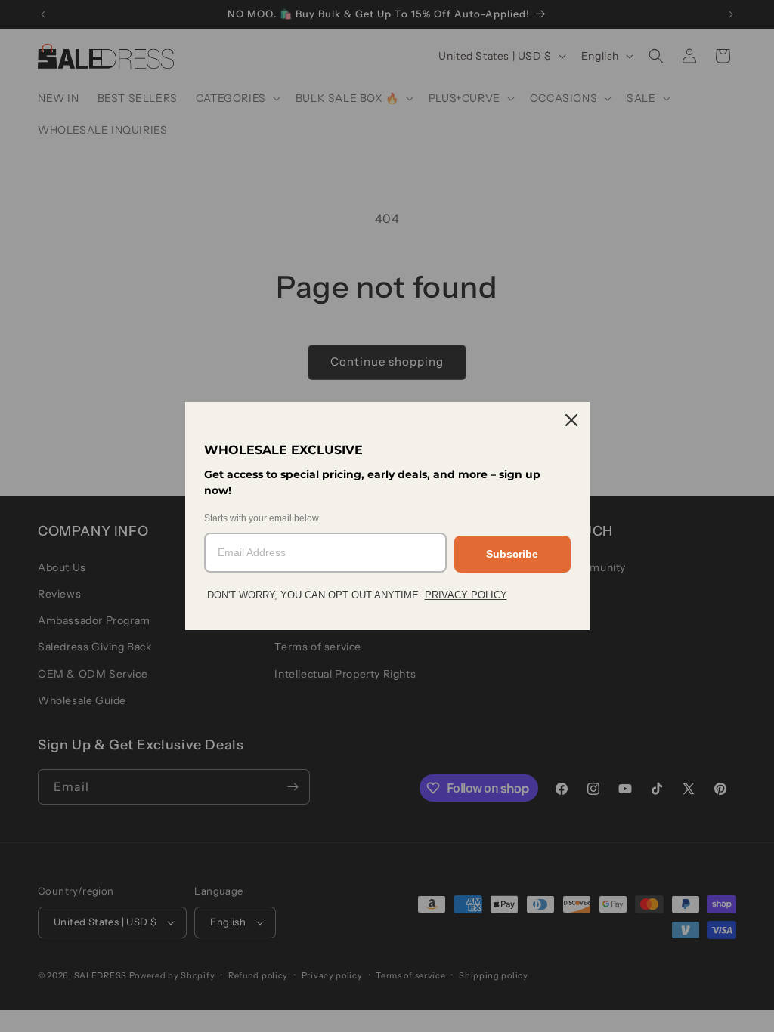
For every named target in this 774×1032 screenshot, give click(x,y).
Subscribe (512, 554)
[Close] (571, 420)
